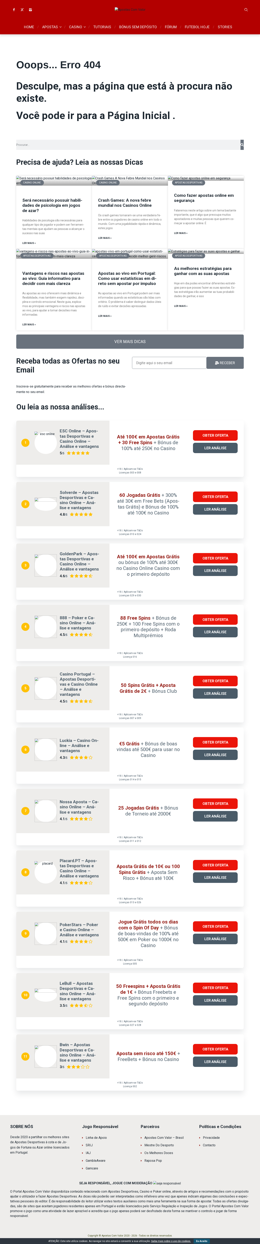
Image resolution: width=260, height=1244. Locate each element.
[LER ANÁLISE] (46, 443)
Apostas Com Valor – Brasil (164, 1138)
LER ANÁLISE (216, 446)
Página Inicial (139, 115)
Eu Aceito (201, 1241)
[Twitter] (22, 9)
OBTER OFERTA (216, 433)
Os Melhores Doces (158, 1153)
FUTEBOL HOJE (197, 27)
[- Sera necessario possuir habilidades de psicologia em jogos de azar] (54, 181)
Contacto (209, 1145)
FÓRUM (171, 27)
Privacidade (211, 1138)
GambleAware (95, 1161)
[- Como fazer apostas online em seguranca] (206, 178)
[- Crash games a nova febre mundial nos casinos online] (130, 181)
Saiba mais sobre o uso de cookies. (171, 1241)
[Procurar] (246, 9)
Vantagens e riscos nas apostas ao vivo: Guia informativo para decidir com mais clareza (53, 278)
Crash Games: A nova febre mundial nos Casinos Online (125, 203)
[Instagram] (30, 9)
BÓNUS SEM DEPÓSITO (138, 27)
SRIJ (89, 1145)
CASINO (75, 27)
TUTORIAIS (102, 27)
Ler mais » (29, 243)
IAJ (88, 1153)
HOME (29, 27)
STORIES (225, 27)
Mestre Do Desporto (159, 1145)
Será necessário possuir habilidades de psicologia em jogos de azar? (52, 205)
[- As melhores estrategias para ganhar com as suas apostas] (206, 251)
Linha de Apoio (96, 1138)
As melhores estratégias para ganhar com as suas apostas (203, 271)
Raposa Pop (153, 1161)
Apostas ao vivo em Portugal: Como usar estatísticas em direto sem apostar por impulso (127, 278)
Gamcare (92, 1168)
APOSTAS (50, 27)
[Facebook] (13, 9)
